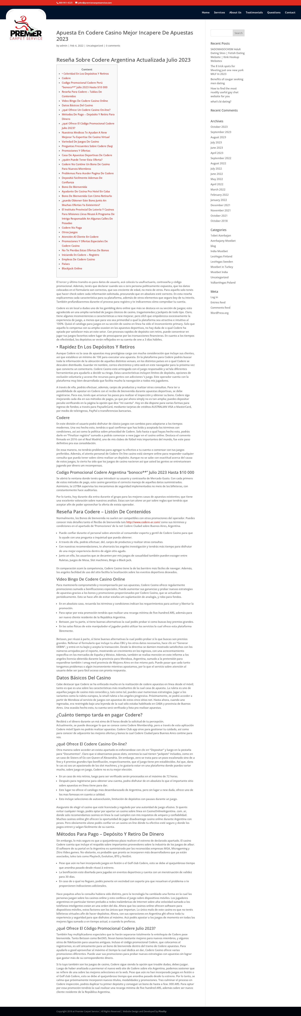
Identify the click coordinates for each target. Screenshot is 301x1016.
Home (206, 12)
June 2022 (217, 173)
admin (63, 45)
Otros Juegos (70, 232)
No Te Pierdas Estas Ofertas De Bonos (85, 250)
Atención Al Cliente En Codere (80, 236)
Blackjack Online (72, 268)
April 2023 (217, 153)
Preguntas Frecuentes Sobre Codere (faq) (87, 146)
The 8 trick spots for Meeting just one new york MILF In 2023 (227, 70)
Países (66, 264)
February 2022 (220, 194)
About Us (235, 12)
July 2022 (216, 168)
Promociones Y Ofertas (76, 150)
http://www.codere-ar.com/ (143, 522)
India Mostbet (219, 251)
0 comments (113, 45)
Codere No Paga (72, 227)
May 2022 (217, 179)
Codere (66, 78)
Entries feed (218, 302)
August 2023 (218, 137)
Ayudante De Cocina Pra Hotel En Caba (86, 191)
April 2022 (217, 184)
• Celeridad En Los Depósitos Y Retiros (85, 73)
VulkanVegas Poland (223, 282)
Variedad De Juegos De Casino (80, 141)
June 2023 (217, 147)
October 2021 (219, 215)
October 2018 (219, 221)
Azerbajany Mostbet (223, 240)
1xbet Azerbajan (221, 235)
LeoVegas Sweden (222, 261)
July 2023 (216, 142)
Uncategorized (94, 45)
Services (219, 12)
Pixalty (162, 1011)
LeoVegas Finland (221, 256)
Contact (290, 12)
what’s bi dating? (221, 101)
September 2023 (221, 132)
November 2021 (221, 210)
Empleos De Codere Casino (78, 259)
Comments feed (220, 307)
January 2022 (219, 200)
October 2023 (219, 126)
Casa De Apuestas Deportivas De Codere (87, 155)
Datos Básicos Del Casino (77, 105)
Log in (214, 297)
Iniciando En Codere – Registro (80, 254)
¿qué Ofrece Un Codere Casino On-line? (86, 110)
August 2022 (218, 163)
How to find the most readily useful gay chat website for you (224, 92)
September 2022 (221, 158)
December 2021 (220, 205)
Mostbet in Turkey (222, 267)
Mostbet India (219, 272)
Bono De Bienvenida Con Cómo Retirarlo (87, 196)
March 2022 (218, 189)
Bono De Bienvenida (74, 187)
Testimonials (254, 12)
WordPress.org (220, 313)
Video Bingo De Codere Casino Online (85, 100)
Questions (273, 12)
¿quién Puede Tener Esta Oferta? (82, 159)
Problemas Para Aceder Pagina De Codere (88, 173)
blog (213, 246)
